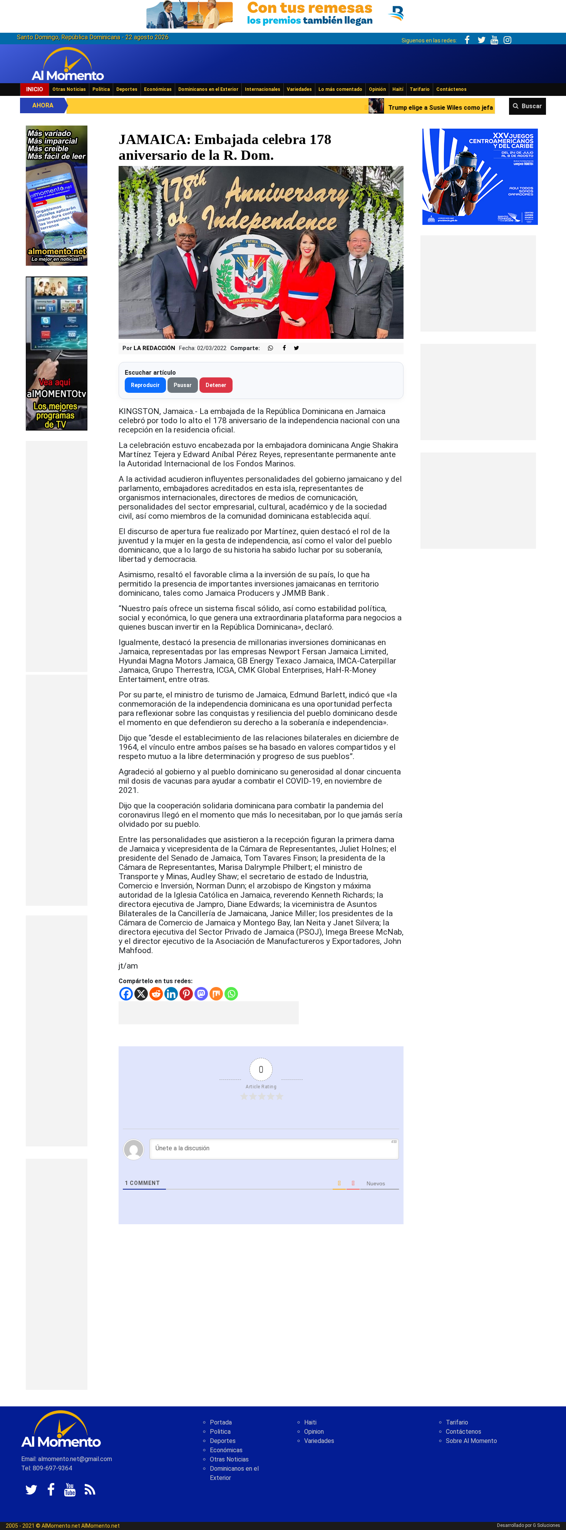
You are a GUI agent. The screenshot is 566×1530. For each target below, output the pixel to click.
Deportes (126, 89)
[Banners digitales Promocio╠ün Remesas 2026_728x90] (283, 13)
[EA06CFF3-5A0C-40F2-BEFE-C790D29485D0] (56, 353)
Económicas (158, 89)
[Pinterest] (186, 993)
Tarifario (420, 89)
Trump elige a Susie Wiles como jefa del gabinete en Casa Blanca (360, 107)
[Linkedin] (171, 993)
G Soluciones (546, 1525)
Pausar (183, 385)
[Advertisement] (56, 556)
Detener (216, 385)
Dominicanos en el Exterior (208, 89)
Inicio (34, 89)
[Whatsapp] (231, 993)
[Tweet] (293, 348)
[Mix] (216, 993)
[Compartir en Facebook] (280, 348)
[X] (141, 993)
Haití (397, 89)
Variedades (299, 89)
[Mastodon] (201, 993)
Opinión (377, 89)
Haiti (310, 1422)
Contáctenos (451, 89)
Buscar (532, 106)
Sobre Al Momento (471, 1441)
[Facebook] (126, 993)
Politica (220, 1431)
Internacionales (262, 89)
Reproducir (145, 385)
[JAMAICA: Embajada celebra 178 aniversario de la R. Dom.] (261, 252)
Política (101, 89)
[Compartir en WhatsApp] (267, 348)
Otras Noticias (69, 89)
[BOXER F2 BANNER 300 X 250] (480, 176)
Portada (221, 1422)
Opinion (314, 1431)
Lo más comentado (340, 89)
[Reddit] (156, 993)
